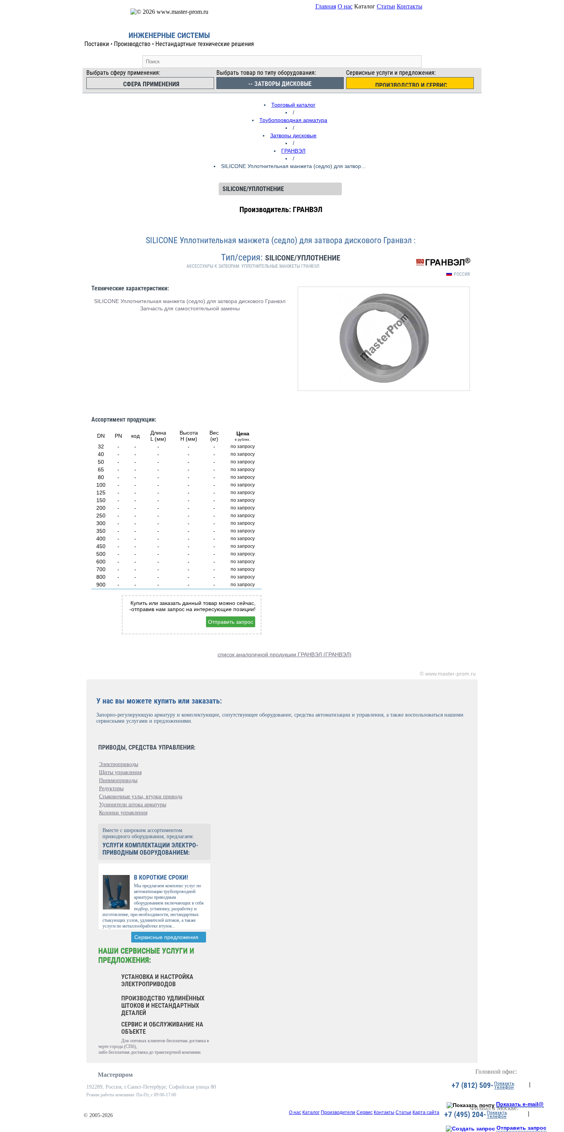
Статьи (386, 6)
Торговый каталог (293, 105)
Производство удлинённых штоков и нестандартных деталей (162, 1006)
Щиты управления (120, 772)
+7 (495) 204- (465, 1114)
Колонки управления (123, 813)
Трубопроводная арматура (293, 120)
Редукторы (111, 788)
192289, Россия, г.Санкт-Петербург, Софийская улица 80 (151, 1087)
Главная (325, 6)
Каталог (311, 1112)
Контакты (409, 6)
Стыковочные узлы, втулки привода (140, 796)
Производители (338, 1112)
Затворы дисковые (293, 135)
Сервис (364, 1112)
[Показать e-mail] (471, 1105)
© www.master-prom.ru (448, 674)
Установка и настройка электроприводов (157, 980)
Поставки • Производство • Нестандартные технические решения (169, 44)
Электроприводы (118, 764)
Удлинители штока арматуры (132, 804)
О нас (345, 6)
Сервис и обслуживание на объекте (162, 1028)
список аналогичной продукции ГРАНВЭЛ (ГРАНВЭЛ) (284, 654)
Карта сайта (425, 1112)
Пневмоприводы (118, 780)
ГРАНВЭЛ (293, 151)
